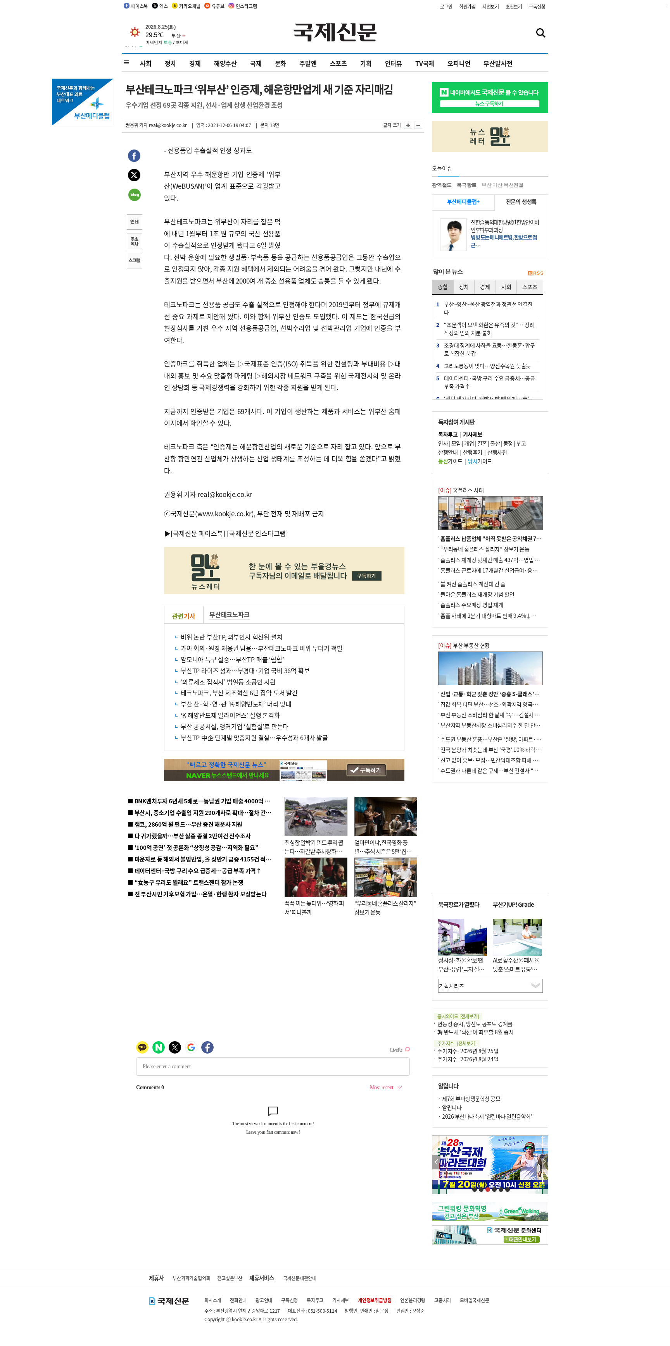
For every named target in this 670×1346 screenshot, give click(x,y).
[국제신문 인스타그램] (257, 533)
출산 (495, 443)
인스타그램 (246, 6)
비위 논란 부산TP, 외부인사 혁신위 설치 (231, 636)
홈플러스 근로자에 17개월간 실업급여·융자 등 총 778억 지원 (507, 570)
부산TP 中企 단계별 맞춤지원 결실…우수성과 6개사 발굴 (254, 737)
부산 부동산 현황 (464, 645)
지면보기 (490, 6)
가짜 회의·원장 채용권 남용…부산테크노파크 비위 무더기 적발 (261, 648)
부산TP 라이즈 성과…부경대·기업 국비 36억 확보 (245, 670)
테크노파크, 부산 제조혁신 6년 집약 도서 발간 (239, 692)
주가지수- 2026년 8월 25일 (467, 1051)
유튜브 (218, 6)
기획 (366, 63)
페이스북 (139, 6)
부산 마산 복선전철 (502, 185)
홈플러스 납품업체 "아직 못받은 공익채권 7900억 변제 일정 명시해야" (518, 538)
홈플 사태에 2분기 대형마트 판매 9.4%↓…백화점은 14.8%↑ (509, 615)
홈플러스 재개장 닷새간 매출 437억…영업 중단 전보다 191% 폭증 (513, 560)
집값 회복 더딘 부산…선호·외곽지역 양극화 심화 (494, 704)
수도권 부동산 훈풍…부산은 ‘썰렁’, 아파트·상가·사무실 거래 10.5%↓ (518, 739)
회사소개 (212, 1300)
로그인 (446, 6)
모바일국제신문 (474, 1300)
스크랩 (134, 261)
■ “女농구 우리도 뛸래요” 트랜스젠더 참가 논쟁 (185, 882)
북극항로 (467, 185)
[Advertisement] (343, 192)
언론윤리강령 (412, 1300)
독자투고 (315, 1300)
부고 (521, 443)
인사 (443, 443)
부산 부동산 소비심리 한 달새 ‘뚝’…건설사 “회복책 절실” (503, 715)
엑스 (163, 6)
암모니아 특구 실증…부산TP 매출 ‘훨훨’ (232, 659)
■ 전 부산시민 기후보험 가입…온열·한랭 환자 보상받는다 (197, 894)
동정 (508, 443)
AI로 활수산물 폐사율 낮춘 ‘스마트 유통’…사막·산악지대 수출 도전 (516, 973)
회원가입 (467, 6)
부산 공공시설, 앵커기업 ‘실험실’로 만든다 (234, 726)
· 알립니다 (449, 1107)
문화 (281, 63)
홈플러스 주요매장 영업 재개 (471, 605)
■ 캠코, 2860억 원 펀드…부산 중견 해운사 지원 (185, 824)
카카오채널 (189, 6)
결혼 (482, 443)
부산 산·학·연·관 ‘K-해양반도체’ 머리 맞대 (236, 703)
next (544, 1162)
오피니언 (458, 63)
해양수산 (225, 63)
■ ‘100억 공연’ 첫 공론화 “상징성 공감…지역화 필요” (193, 847)
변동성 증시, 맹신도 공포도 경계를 (475, 1024)
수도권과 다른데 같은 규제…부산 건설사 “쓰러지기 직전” (503, 770)
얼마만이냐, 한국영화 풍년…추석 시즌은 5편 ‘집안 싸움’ (382, 851)
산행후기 (472, 452)
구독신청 (537, 6)
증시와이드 (458, 1016)
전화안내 (238, 1300)
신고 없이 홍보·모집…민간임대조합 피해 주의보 (493, 760)
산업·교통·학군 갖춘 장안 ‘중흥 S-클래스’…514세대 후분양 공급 (512, 694)
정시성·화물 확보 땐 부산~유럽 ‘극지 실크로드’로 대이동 (461, 969)
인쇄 (134, 222)
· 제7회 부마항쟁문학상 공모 (469, 1098)
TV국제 (424, 63)
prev (436, 1162)
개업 (469, 443)
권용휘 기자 (137, 125)
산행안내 (448, 452)
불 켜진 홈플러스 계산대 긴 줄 (473, 584)
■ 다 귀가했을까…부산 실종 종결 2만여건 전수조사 (189, 836)
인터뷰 (393, 63)
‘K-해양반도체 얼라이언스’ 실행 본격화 (230, 715)
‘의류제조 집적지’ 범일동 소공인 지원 (228, 681)
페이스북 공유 (134, 156)
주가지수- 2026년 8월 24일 (467, 1059)
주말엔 (307, 63)
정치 (170, 63)
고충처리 (442, 1300)
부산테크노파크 (229, 614)
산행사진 (497, 452)
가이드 (450, 461)
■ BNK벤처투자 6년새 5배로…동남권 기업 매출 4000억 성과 (201, 801)
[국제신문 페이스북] (198, 533)
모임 (456, 443)
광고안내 (264, 1300)
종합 (443, 287)
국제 (256, 63)
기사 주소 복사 (134, 242)
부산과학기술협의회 (191, 1278)
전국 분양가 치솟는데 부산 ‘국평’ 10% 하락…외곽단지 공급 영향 (511, 749)
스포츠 (338, 63)
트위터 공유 (134, 176)
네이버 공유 (134, 195)
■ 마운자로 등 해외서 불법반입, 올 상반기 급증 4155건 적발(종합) (207, 859)
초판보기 (514, 6)
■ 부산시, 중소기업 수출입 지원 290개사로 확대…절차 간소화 (202, 812)
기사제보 (340, 1300)
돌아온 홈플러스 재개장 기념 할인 (477, 594)
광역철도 (442, 185)
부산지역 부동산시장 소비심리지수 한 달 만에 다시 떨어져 (503, 725)
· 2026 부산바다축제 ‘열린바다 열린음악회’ (485, 1116)
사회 (146, 63)
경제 (195, 63)
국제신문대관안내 (299, 1278)
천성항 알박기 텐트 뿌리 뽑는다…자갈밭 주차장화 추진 (314, 851)
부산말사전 (498, 63)
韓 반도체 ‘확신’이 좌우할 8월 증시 (475, 1032)
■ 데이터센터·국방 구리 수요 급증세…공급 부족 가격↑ (195, 870)
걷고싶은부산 (229, 1278)
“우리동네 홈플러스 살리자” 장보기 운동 (485, 549)
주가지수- (457, 1043)
